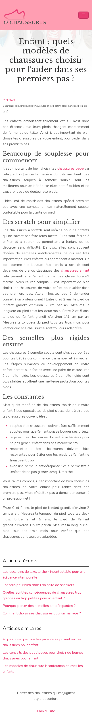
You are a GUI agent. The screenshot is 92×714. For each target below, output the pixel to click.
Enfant (11, 100)
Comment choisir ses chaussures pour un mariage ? (42, 613)
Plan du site (46, 711)
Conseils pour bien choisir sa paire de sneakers (38, 585)
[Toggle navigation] (83, 15)
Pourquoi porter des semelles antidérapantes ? (39, 605)
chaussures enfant (75, 270)
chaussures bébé (70, 168)
